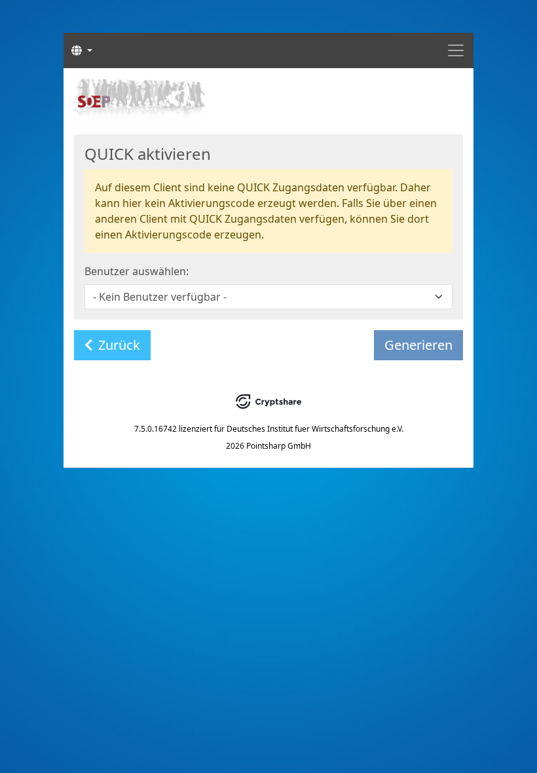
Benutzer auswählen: (136, 271)
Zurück (119, 345)
